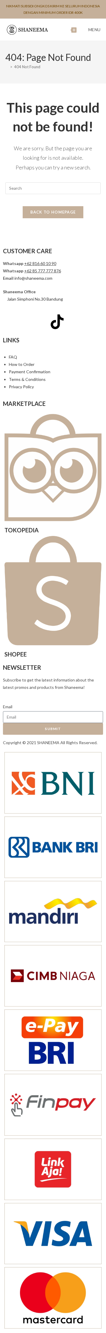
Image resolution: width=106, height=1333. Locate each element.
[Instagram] (26, 321)
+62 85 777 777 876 (42, 270)
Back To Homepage (53, 212)
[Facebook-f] (10, 321)
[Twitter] (41, 321)
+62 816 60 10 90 (40, 263)
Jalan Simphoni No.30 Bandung (35, 298)
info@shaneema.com (33, 278)
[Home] (6, 66)
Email (7, 706)
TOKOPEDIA (21, 530)
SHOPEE (15, 654)
